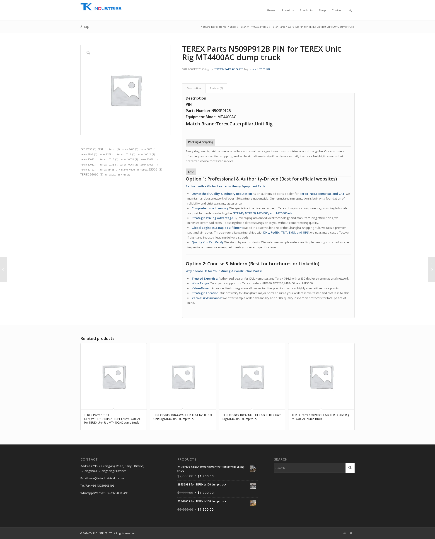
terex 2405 (129, 149)
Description (194, 88)
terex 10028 (129, 159)
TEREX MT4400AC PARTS (228, 69)
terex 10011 (126, 154)
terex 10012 (146, 154)
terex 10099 (148, 164)
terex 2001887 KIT (117, 174)
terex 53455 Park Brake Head (119, 169)
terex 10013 (89, 159)
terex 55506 (151, 169)
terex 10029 (148, 159)
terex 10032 (89, 164)
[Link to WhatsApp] (344, 533)
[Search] (350, 10)
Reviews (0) (216, 88)
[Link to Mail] (351, 533)
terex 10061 (129, 164)
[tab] (193, 88)
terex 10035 (109, 164)
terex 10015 (109, 159)
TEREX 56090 (91, 174)
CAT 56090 (88, 149)
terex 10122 (89, 169)
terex (114, 149)
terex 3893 (88, 154)
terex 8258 (107, 154)
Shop (84, 26)
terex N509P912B (259, 69)
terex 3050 (148, 149)
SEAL (102, 149)
